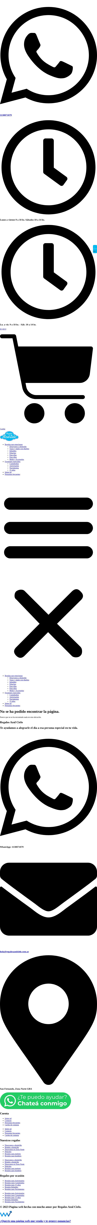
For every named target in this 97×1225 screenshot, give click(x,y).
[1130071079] (48, 110)
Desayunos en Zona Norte (14, 1150)
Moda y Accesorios (16, 459)
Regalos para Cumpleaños (14, 1183)
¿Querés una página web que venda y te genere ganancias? (35, 1221)
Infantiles (12, 451)
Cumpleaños (14, 464)
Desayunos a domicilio (17, 447)
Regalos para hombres (13, 1156)
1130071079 (6, 115)
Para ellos (13, 457)
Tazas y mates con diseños (19, 449)
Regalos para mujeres (13, 1154)
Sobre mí (8, 472)
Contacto (8, 1121)
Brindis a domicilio (12, 1147)
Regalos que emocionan (14, 444)
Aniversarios (14, 466)
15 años (12, 470)
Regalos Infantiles (11, 1187)
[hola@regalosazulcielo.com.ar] (48, 947)
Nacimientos (14, 468)
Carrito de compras (12, 1125)
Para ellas (13, 455)
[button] (48, 575)
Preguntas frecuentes (12, 474)
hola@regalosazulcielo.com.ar (14, 951)
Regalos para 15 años (13, 1185)
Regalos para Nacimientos (14, 1189)
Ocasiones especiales (12, 462)
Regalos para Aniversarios (14, 1181)
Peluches (12, 453)
